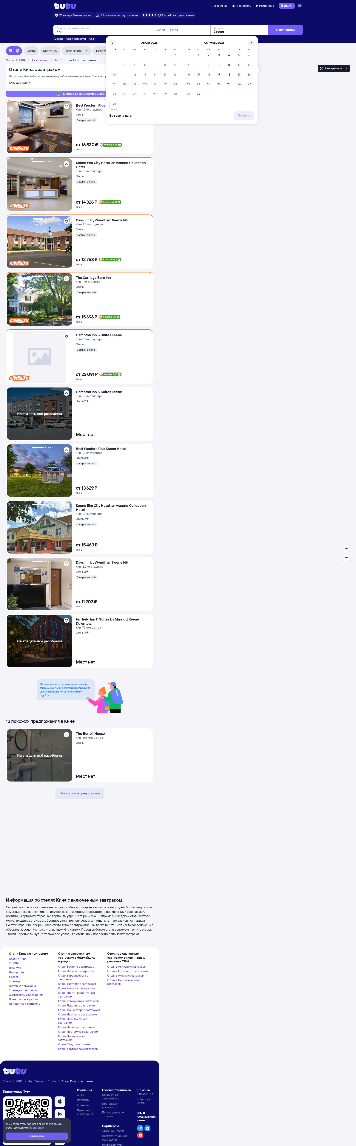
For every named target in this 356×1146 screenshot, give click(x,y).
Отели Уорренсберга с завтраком (73, 977)
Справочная (219, 5)
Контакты (83, 1105)
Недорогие (16, 972)
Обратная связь (143, 1101)
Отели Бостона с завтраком (76, 966)
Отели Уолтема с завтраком (76, 988)
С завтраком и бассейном (26, 995)
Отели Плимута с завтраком (76, 1027)
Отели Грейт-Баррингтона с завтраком (76, 994)
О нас (80, 1094)
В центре (15, 968)
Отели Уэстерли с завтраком (77, 984)
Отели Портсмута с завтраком (78, 1031)
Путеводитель (241, 5)
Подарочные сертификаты (110, 1096)
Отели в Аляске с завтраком (125, 975)
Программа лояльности (109, 1105)
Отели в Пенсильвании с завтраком (123, 982)
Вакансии (83, 1100)
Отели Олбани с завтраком (76, 971)
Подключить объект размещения (114, 1137)
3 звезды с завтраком (23, 990)
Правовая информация (85, 1112)
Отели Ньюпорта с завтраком (77, 1014)
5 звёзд (14, 977)
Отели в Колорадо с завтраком (127, 971)
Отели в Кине (18, 959)
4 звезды (15, 981)
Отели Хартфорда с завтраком (78, 1049)
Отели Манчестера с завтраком (79, 1010)
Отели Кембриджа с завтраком (78, 1001)
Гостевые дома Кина (22, 986)
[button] (60, 1101)
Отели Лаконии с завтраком (76, 1005)
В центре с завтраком (23, 999)
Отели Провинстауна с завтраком (73, 1038)
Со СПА (14, 963)
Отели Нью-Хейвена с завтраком (72, 1020)
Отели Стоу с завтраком (74, 1044)
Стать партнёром (113, 1130)
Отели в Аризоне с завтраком (126, 966)
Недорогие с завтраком (25, 1004)
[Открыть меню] (300, 6)
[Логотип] (65, 5)
